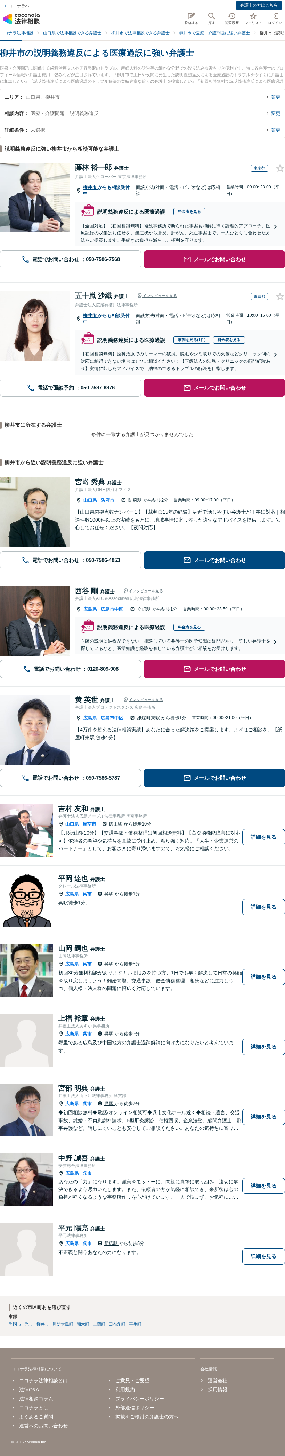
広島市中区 (112, 609)
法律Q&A (29, 1389)
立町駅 (144, 609)
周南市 (89, 824)
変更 (275, 97)
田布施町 (117, 1324)
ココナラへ (19, 5)
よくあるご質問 (36, 1416)
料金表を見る (189, 211)
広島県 (90, 609)
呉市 (87, 893)
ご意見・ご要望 (132, 1380)
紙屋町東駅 (149, 718)
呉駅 (109, 893)
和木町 (83, 1324)
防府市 (107, 500)
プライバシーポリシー (139, 1398)
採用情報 (217, 1389)
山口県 (90, 500)
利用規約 (125, 1389)
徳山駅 (116, 824)
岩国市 (15, 1324)
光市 (29, 1324)
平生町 (135, 1324)
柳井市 (90, 187)
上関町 (99, 1324)
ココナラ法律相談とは (43, 1380)
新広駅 (111, 1243)
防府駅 (135, 500)
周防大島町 (62, 1324)
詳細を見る (264, 837)
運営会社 (217, 1380)
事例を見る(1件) (192, 340)
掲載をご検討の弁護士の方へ (147, 1416)
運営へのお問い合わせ (43, 1426)
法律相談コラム (36, 1398)
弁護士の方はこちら (259, 5)
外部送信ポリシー (134, 1407)
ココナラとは (33, 1407)
